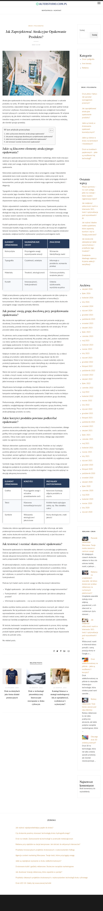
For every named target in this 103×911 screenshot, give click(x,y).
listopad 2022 (87, 366)
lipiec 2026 (86, 293)
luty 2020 (85, 508)
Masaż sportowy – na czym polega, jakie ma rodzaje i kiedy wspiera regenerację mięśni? (89, 193)
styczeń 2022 (87, 409)
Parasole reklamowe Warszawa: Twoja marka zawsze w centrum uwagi (89, 544)
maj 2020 (85, 495)
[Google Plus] (64, 651)
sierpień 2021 (87, 431)
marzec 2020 (87, 503)
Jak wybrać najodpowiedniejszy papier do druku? (34, 828)
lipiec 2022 (86, 383)
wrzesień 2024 (87, 306)
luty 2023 (85, 353)
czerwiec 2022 (87, 388)
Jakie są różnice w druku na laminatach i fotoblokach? (90, 141)
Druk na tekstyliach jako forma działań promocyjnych (12, 694)
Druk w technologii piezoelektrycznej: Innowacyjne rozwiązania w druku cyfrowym (36, 697)
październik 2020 (88, 473)
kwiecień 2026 (87, 298)
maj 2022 (85, 392)
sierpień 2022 (87, 379)
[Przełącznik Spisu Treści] (50, 130)
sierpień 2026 (87, 289)
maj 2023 (85, 341)
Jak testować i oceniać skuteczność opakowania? (23, 142)
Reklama (85, 68)
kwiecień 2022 (87, 396)
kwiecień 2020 (87, 499)
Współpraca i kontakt (51, 10)
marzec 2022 (87, 401)
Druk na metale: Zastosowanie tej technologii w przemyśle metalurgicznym (44, 839)
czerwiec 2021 (87, 439)
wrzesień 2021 (87, 426)
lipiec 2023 (86, 332)
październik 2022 (88, 371)
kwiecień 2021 (87, 448)
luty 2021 (85, 456)
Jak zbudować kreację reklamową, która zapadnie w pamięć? (39, 872)
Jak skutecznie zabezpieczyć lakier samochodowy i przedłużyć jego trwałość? (89, 245)
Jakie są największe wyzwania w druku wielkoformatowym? (38, 861)
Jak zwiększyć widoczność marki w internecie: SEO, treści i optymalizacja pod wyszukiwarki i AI (90, 629)
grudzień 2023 (87, 315)
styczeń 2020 (87, 512)
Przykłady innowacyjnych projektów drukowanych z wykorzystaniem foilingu (45, 850)
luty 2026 (85, 302)
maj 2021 (85, 443)
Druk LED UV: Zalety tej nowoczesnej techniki (33, 883)
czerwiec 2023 (87, 336)
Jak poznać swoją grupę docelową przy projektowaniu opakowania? (29, 136)
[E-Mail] (68, 651)
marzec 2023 (87, 349)
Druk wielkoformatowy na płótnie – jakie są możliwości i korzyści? (90, 665)
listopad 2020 (87, 469)
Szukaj (82, 30)
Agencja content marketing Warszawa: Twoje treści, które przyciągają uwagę (45, 855)
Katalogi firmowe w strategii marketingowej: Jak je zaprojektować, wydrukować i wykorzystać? (59, 697)
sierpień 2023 (87, 328)
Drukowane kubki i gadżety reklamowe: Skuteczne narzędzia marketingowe (45, 867)
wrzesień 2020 (87, 478)
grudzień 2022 (87, 362)
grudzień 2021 (87, 413)
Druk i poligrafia (36, 26)
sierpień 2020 (87, 482)
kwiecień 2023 (87, 345)
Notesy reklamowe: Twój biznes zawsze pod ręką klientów (89, 704)
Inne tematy (86, 64)
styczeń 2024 (87, 311)
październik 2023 (88, 319)
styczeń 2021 (87, 461)
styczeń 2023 (87, 358)
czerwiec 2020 (87, 491)
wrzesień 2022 (87, 375)
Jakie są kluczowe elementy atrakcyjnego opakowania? (25, 134)
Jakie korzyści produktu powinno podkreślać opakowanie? (26, 139)
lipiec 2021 (86, 435)
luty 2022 (85, 405)
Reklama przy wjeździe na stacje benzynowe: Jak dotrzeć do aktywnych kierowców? (48, 844)
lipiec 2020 (86, 486)
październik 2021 (88, 422)
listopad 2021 (87, 418)
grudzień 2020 (87, 465)
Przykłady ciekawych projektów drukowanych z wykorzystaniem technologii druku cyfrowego (52, 878)
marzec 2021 (87, 452)
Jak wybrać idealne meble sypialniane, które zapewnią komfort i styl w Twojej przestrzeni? (89, 229)
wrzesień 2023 (87, 323)
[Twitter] (57, 651)
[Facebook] (54, 651)
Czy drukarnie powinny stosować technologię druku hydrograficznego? (43, 833)
